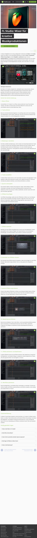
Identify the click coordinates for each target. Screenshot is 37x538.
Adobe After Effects (4, 535)
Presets (25, 535)
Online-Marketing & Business (17, 529)
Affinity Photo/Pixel (4, 532)
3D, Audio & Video (15, 530)
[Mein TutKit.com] (25, 2)
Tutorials (15, 526)
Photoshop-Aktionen (27, 536)
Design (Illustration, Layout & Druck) (18, 533)
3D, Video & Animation (28, 532)
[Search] (23, 2)
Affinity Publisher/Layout (4, 536)
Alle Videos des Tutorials (9, 46)
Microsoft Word (3, 530)
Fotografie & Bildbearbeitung (17, 527)
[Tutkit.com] (6, 2)
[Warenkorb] (27, 2)
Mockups (25, 527)
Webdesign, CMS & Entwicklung (17, 535)
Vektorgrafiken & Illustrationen (29, 529)
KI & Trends (14, 536)
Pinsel (25, 533)
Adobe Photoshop (3, 527)
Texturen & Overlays (27, 530)
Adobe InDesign (3, 529)
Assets (25, 526)
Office (13, 532)
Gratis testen (33, 1)
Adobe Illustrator (3, 533)
